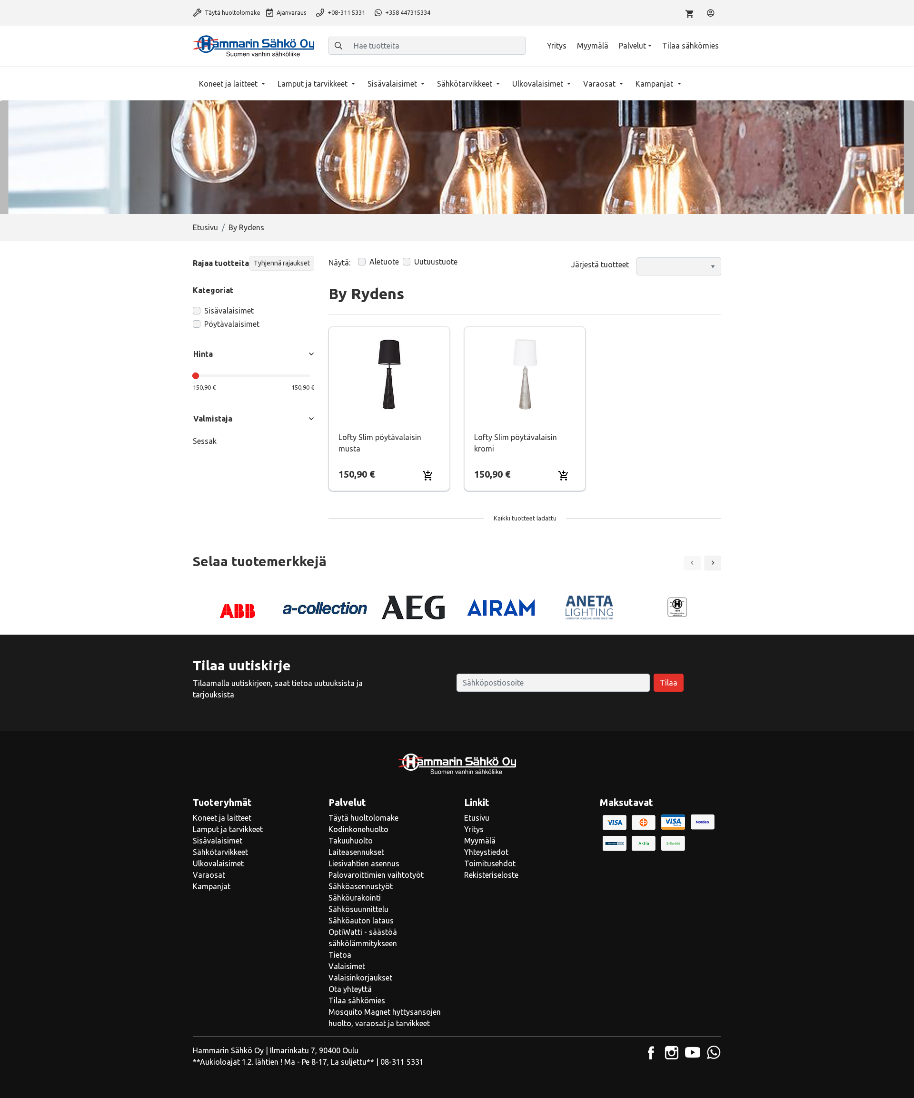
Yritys (556, 45)
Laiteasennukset (356, 852)
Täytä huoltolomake (231, 12)
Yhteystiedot (486, 852)
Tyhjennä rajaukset (282, 263)
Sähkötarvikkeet (465, 83)
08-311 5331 (402, 1062)
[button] (713, 563)
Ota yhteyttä (350, 989)
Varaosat (600, 83)
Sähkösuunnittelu (358, 909)
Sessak (205, 441)
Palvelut (632, 45)
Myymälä (592, 45)
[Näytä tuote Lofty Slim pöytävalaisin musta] (389, 374)
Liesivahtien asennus (363, 863)
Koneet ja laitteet (229, 83)
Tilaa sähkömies (690, 45)
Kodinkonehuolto (358, 829)
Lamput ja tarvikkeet (313, 83)
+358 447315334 (407, 12)
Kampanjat (655, 83)
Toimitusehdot (490, 863)
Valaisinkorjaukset (360, 977)
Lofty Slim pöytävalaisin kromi (515, 443)
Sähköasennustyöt (360, 886)
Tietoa (339, 955)
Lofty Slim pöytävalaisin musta (379, 443)
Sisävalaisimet (393, 83)
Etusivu (205, 227)
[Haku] (338, 45)
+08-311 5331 (345, 12)
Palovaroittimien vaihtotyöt (376, 875)
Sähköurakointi (354, 897)
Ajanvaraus (291, 12)
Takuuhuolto (350, 840)
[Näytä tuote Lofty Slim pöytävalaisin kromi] (525, 374)
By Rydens (246, 227)
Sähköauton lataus (361, 920)
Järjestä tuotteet (600, 264)
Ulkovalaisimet (538, 83)
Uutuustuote (435, 261)
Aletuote (384, 261)
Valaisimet (346, 966)
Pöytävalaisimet (231, 324)
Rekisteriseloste (491, 875)
